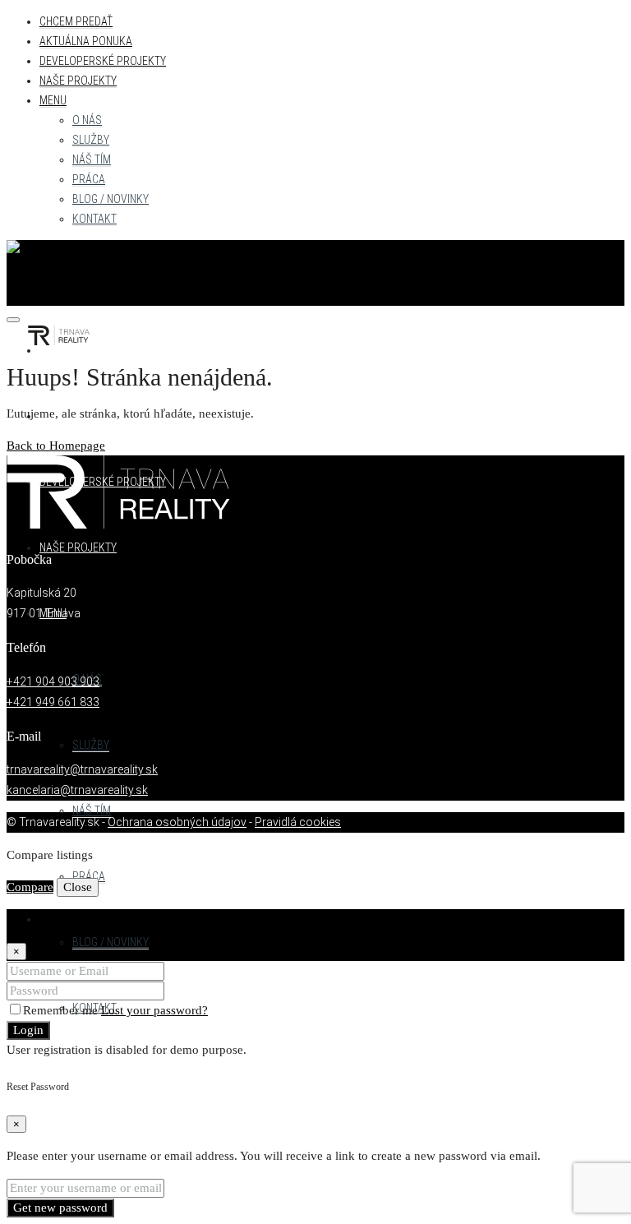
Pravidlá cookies (298, 822)
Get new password (60, 1207)
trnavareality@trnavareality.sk (82, 769)
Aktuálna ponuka (85, 41)
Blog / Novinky (110, 199)
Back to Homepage (56, 445)
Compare (30, 887)
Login (28, 1030)
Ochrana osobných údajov (177, 822)
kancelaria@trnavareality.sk (77, 790)
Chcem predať (76, 21)
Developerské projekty (102, 60)
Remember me (62, 1010)
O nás (87, 120)
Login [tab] (54, 919)
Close (77, 887)
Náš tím (91, 159)
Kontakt (94, 218)
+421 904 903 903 (53, 681)
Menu (53, 100)
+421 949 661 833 (53, 702)
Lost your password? (154, 1010)
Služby (90, 139)
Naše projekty (78, 80)
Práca (88, 179)
